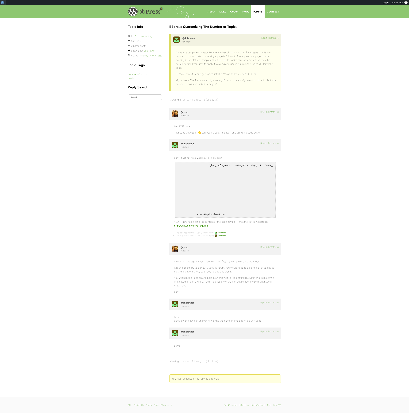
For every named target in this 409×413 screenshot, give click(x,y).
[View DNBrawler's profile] (176, 39)
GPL (129, 405)
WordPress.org (230, 405)
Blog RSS (277, 405)
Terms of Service (161, 405)
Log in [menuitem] (386, 2)
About (211, 11)
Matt (269, 405)
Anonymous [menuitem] (397, 2)
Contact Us (139, 405)
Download (273, 11)
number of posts (137, 74)
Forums (257, 11)
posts (131, 78)
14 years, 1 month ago (269, 38)
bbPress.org (144, 11)
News (245, 11)
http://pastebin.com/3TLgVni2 (191, 225)
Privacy (149, 405)
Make (222, 11)
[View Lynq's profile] (175, 113)
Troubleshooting (143, 36)
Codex (234, 11)
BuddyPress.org (258, 405)
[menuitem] (3, 2)
